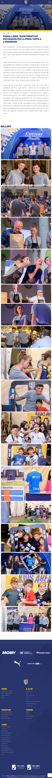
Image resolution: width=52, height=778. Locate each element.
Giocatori (6, 710)
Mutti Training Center (30, 695)
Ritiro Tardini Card (30, 716)
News (8, 33)
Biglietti (27, 712)
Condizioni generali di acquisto (8, 752)
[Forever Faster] (17, 663)
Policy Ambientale (5, 748)
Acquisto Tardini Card (6, 737)
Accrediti (28, 714)
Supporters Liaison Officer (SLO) (32, 701)
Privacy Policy (4, 745)
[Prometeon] (43, 652)
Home (4, 33)
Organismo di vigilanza (6, 726)
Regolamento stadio (6, 735)
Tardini (29, 710)
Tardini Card (4, 743)
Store (27, 697)
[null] (9, 652)
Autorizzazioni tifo (5, 739)
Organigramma (29, 691)
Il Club (29, 689)
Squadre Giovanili (5, 695)
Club (2, 697)
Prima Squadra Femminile (7, 691)
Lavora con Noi (29, 705)
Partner (3, 754)
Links (4, 724)
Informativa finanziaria (6, 733)
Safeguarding (4, 729)
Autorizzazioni (29, 718)
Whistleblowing (5, 731)
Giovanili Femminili (6, 718)
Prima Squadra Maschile (7, 693)
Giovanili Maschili (5, 716)
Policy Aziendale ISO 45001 (7, 750)
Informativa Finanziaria (31, 703)
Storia (27, 693)
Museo (27, 699)
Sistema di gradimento (6, 741)
